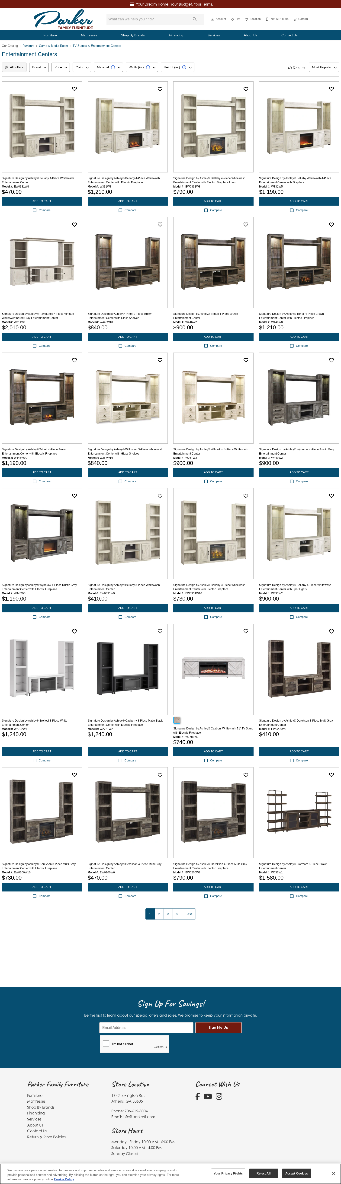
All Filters (16, 67)
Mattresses (89, 35)
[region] (170, 1173)
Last (189, 914)
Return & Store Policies (46, 1137)
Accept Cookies (296, 1173)
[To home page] (63, 19)
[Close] (333, 1173)
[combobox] (39, 67)
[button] (212, 19)
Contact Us (289, 35)
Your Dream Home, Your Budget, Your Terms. (174, 4)
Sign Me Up (218, 1027)
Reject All (263, 1173)
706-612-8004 (136, 1111)
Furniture (50, 35)
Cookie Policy (64, 1179)
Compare (45, 210)
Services (213, 35)
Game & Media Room (53, 46)
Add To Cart (41, 201)
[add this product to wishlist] (74, 89)
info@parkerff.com (139, 1116)
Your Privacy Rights (228, 1173)
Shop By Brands (133, 35)
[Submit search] (194, 19)
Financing (176, 35)
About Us (250, 35)
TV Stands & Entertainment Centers (97, 46)
